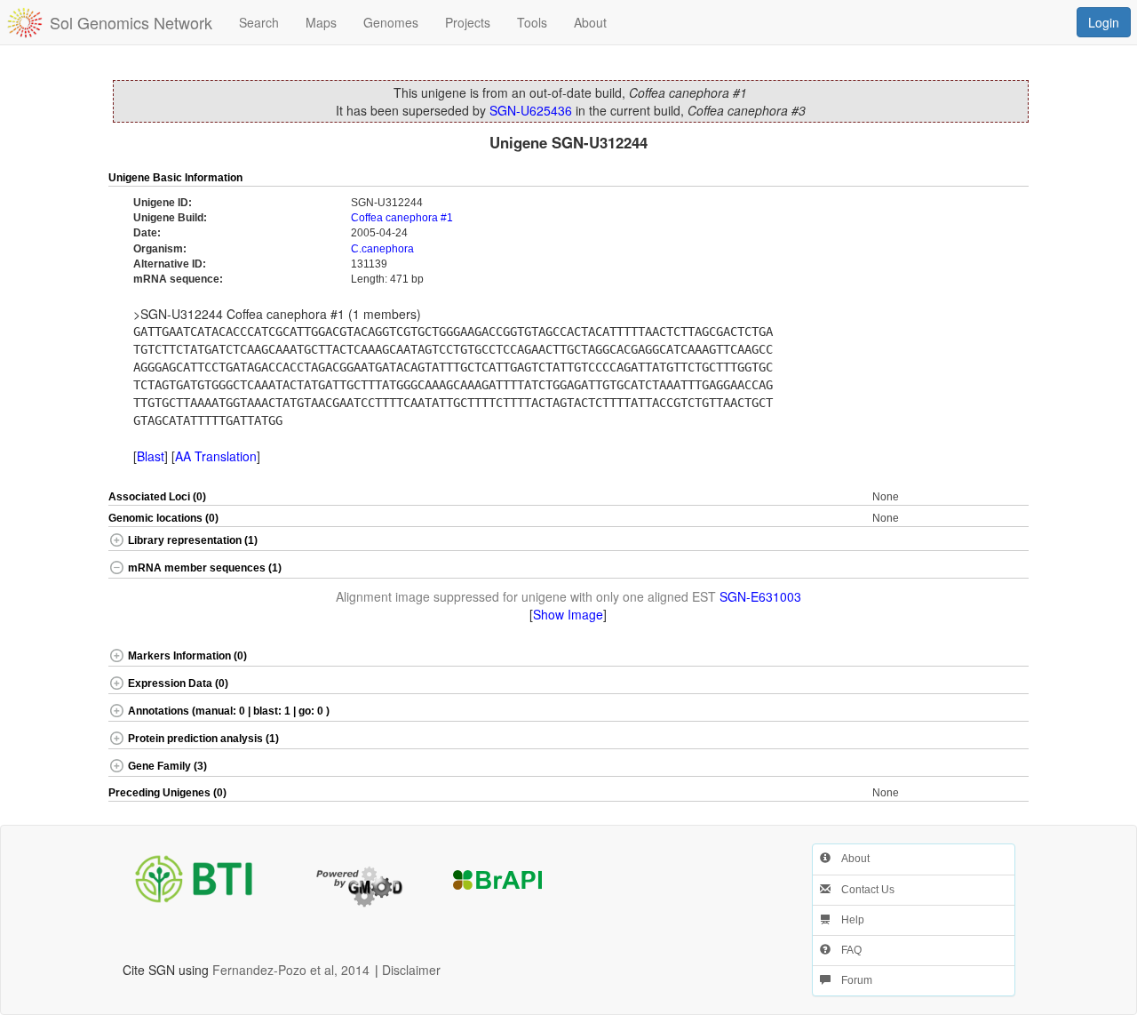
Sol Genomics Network (131, 22)
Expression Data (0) (178, 683)
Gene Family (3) (167, 766)
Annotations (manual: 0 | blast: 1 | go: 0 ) (229, 711)
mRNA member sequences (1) (205, 568)
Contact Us (862, 889)
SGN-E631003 (760, 596)
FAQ (846, 950)
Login (1103, 22)
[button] (983, 179)
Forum (851, 980)
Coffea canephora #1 (402, 218)
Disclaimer (411, 970)
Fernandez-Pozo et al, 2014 (291, 970)
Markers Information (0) (187, 656)
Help (847, 920)
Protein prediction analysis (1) (203, 738)
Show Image (568, 614)
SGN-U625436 (530, 110)
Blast (150, 456)
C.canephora (382, 249)
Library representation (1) (193, 540)
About (850, 858)
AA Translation (216, 456)
